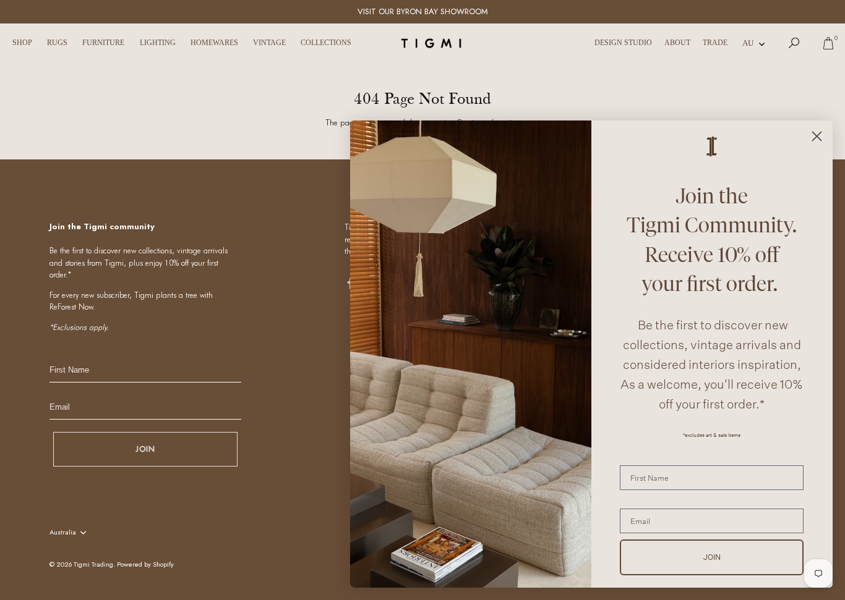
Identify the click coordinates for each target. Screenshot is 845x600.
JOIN (145, 449)
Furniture (103, 42)
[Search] (794, 43)
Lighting (158, 42)
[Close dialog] (817, 136)
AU (747, 43)
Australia (62, 532)
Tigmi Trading (93, 564)
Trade (715, 42)
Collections (326, 42)
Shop (22, 42)
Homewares (214, 42)
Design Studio (623, 42)
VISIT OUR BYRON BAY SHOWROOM (423, 11)
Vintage (269, 42)
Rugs (57, 42)
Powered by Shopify (145, 564)
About (677, 42)
